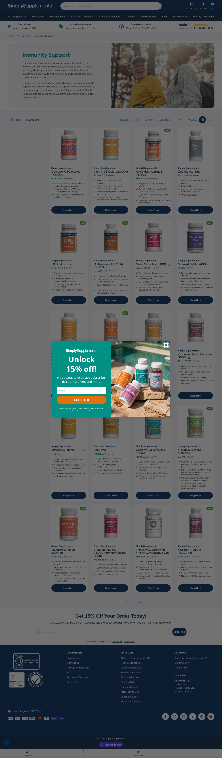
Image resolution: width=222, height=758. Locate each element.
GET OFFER (81, 400)
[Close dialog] (166, 345)
